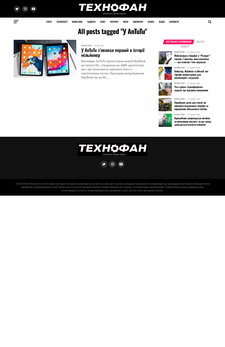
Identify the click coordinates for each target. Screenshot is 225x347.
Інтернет (114, 21)
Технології (61, 21)
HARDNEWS (138, 21)
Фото (125, 21)
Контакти (174, 21)
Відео (162, 21)
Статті (49, 21)
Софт (102, 21)
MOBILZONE (77, 21)
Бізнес (151, 21)
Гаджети (91, 21)
